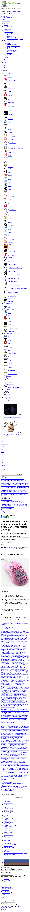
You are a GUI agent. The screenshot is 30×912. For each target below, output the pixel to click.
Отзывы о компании (12, 50)
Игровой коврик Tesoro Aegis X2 (12, 417)
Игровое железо (10, 384)
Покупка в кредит (11, 37)
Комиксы (8, 376)
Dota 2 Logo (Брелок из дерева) (12, 434)
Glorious (8, 547)
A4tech (2, 441)
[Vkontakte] (4, 859)
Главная (6, 23)
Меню (5, 62)
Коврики (8, 145)
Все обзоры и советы (6, 500)
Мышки (8, 73)
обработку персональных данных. (11, 907)
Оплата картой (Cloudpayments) (15, 39)
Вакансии (9, 53)
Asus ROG (3, 465)
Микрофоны (9, 303)
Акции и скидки (8, 27)
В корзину (3, 909)
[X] (6, 517)
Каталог (6, 25)
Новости (6, 30)
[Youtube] (4, 862)
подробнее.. (4, 541)
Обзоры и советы (8, 29)
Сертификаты (9, 394)
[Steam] (4, 865)
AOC (2, 460)
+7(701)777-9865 (7, 18)
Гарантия (6, 41)
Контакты (6, 55)
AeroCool (3, 454)
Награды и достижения (13, 47)
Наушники (9, 212)
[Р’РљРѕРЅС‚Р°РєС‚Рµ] (1, 517)
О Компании (7, 43)
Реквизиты (9, 54)
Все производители (6, 467)
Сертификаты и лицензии (13, 46)
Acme (2, 449)
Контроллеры (9, 298)
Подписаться (19, 474)
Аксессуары (9, 257)
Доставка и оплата (8, 32)
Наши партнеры (11, 48)
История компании (12, 44)
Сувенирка (9, 333)
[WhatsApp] (8, 517)
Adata (2, 452)
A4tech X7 (3, 446)
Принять (10, 541)
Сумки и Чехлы (10, 309)
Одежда (8, 315)
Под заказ (9, 36)
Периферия (9, 378)
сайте (3, 610)
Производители (8, 26)
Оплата (9, 34)
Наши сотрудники (11, 51)
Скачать (6, 57)
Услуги (5, 40)
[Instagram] (4, 864)
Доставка (9, 33)
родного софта (7, 605)
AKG (2, 457)
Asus (2, 462)
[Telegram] (4, 517)
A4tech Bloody (4, 444)
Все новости (4, 477)
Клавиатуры (9, 244)
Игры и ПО (9, 389)
